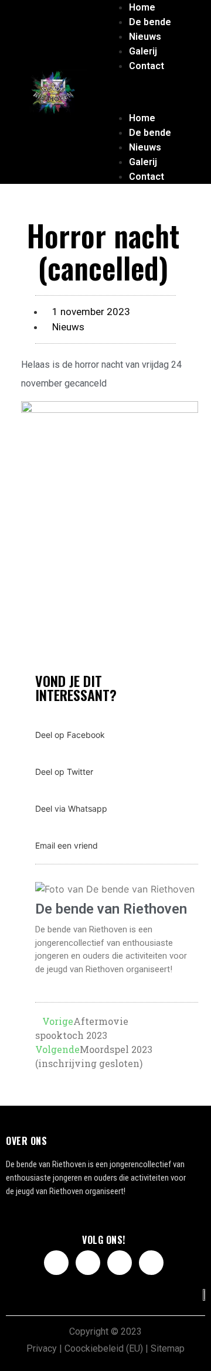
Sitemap (168, 1348)
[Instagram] (88, 1262)
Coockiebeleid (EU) (103, 1348)
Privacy (41, 1348)
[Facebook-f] (56, 1262)
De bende (150, 22)
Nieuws (145, 36)
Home (142, 7)
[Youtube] (119, 1262)
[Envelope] (151, 1262)
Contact (146, 65)
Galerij (143, 51)
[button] (142, 80)
